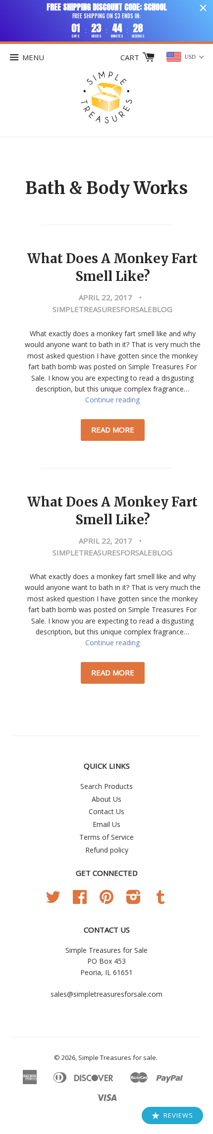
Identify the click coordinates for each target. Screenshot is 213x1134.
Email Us (106, 824)
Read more (112, 429)
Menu (33, 57)
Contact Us (106, 811)
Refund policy (106, 850)
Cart (130, 57)
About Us (106, 799)
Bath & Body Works (106, 188)
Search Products (106, 786)
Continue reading (112, 399)
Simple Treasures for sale (117, 1057)
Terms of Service (106, 837)
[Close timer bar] (203, 8)
